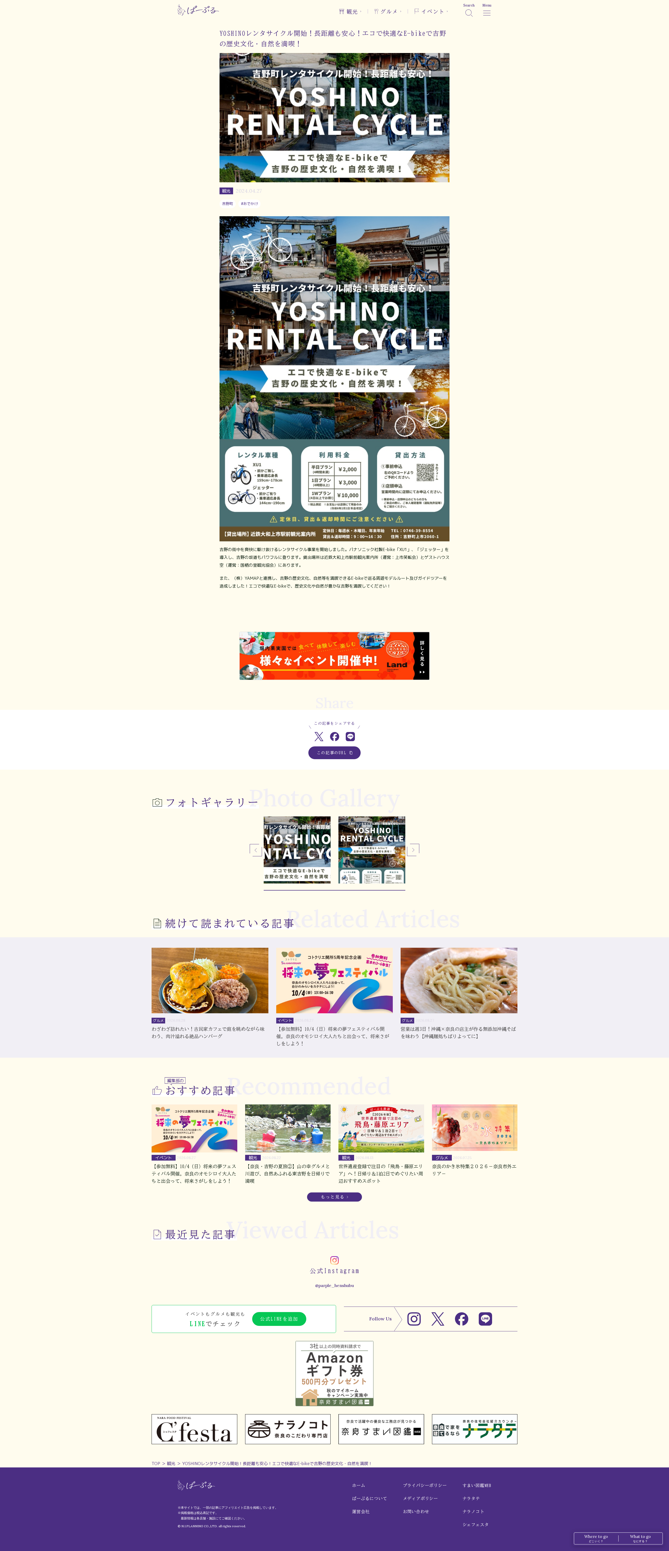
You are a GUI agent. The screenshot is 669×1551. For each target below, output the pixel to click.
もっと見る (332, 1197)
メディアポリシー (420, 1498)
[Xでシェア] (319, 736)
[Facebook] (461, 1319)
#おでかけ (249, 203)
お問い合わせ (416, 1511)
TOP (156, 1463)
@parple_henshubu (334, 1285)
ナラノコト (474, 1511)
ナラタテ (471, 1498)
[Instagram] (414, 1319)
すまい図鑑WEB (477, 1485)
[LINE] (485, 1319)
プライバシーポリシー (425, 1485)
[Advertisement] (334, 615)
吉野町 (227, 203)
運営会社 (361, 1511)
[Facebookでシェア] (334, 736)
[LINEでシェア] (350, 736)
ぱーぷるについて (369, 1498)
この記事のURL (332, 753)
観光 (171, 1463)
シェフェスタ (476, 1525)
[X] (438, 1319)
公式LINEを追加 (279, 1318)
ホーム (358, 1485)
